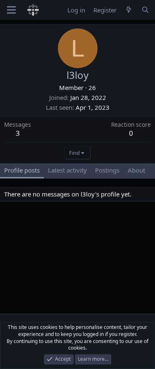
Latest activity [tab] (67, 170)
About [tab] (136, 170)
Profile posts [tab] (22, 170)
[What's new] (129, 10)
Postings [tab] (107, 170)
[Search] (145, 10)
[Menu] (11, 10)
